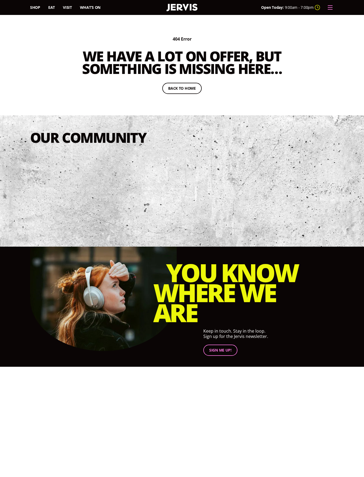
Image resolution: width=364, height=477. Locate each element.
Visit (67, 7)
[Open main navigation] (330, 7)
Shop (35, 7)
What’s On (90, 7)
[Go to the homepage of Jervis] (182, 7)
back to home (185, 89)
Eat (51, 7)
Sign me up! (220, 350)
